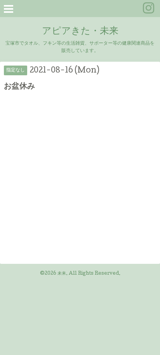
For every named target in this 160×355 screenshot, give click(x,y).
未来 (61, 274)
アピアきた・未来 (80, 31)
